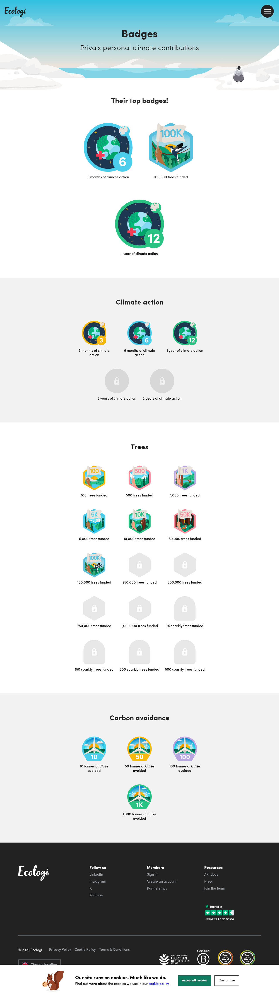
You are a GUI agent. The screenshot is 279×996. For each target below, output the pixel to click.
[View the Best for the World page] (225, 960)
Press (208, 881)
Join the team (214, 888)
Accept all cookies (194, 980)
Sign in (152, 874)
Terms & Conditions (114, 949)
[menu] (267, 11)
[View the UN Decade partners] (174, 959)
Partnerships (157, 888)
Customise (226, 980)
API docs (211, 874)
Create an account (161, 881)
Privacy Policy (60, 949)
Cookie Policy (85, 949)
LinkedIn (96, 874)
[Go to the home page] (15, 12)
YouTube (96, 895)
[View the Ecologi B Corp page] (203, 960)
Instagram (98, 881)
